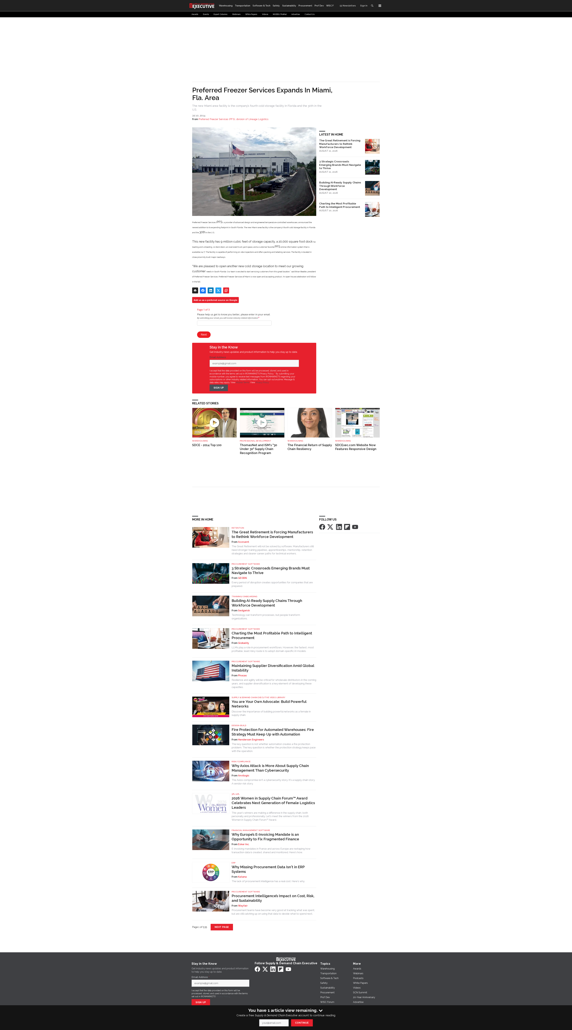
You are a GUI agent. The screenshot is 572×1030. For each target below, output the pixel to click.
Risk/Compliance (241, 761)
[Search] (372, 6)
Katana (242, 876)
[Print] (195, 290)
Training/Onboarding (244, 596)
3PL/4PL (236, 794)
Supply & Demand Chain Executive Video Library (258, 697)
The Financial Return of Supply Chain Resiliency (309, 447)
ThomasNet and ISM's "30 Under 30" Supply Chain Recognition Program (258, 449)
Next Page (222, 927)
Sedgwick (244, 610)
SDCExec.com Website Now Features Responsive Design (355, 447)
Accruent (243, 541)
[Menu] (380, 6)
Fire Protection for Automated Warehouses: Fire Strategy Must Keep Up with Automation (273, 731)
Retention (238, 528)
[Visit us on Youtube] (355, 526)
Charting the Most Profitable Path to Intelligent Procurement (339, 205)
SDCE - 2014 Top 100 (207, 445)
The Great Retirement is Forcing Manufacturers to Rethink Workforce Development (339, 144)
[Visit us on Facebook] (322, 526)
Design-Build (239, 725)
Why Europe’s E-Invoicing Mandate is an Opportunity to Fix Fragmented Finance (265, 836)
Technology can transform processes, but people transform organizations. (266, 616)
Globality (243, 643)
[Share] (203, 290)
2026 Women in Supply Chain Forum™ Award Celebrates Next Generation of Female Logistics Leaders (273, 803)
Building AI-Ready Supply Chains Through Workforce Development (340, 186)
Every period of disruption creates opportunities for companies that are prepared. (272, 584)
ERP (234, 863)
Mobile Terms (242, 382)
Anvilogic (243, 775)
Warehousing (200, 441)
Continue (302, 1022)
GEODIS (242, 578)
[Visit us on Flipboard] (347, 526)
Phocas (242, 675)
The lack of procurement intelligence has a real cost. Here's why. (268, 881)
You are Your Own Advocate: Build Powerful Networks (269, 703)
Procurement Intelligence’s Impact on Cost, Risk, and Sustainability (273, 898)
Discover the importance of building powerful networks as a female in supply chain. (271, 713)
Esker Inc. (244, 844)
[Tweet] (218, 290)
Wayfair (243, 905)
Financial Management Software (251, 830)
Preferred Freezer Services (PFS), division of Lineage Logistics (233, 119)
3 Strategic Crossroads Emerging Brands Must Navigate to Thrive (340, 165)
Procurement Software (246, 564)
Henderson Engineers (251, 739)
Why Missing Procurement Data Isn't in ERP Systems (268, 869)
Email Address (218, 357)
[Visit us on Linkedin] (339, 526)
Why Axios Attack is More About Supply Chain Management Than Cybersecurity (270, 768)
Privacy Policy (262, 382)
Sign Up (219, 387)
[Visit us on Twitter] (330, 526)
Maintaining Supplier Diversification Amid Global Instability (273, 668)
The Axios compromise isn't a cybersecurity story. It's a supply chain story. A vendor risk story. (273, 781)
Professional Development (255, 441)
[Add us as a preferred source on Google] (226, 290)
